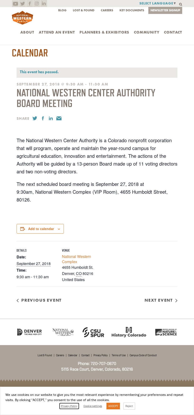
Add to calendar (41, 228)
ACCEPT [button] (113, 406)
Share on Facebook (42, 118)
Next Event (159, 300)
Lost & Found (83, 10)
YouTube (15, 3)
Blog (62, 10)
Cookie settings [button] (93, 406)
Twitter (22, 3)
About (27, 32)
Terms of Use (119, 355)
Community (146, 32)
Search (180, 4)
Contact (173, 32)
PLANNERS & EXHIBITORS (104, 32)
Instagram (36, 3)
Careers (107, 10)
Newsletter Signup (165, 10)
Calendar (72, 355)
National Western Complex (76, 259)
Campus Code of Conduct (143, 355)
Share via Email (58, 118)
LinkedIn (43, 3)
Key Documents (131, 10)
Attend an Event (57, 32)
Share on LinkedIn (50, 118)
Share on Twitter (34, 118)
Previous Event (41, 300)
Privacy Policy (100, 355)
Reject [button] (129, 406)
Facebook (29, 3)
